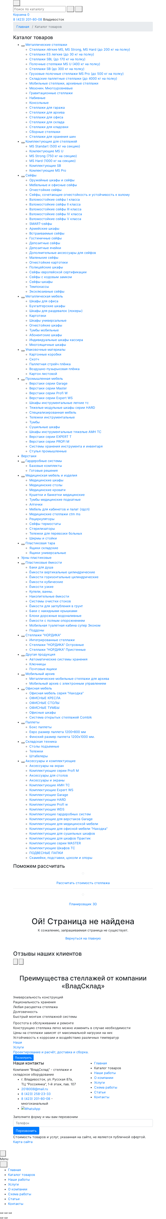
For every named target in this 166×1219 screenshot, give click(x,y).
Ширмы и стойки (43, 538)
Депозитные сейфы (44, 243)
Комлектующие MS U (46, 151)
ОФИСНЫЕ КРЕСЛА (45, 698)
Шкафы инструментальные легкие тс (59, 403)
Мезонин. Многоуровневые (51, 88)
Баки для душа (41, 567)
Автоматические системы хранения (58, 659)
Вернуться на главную (83, 938)
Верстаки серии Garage (48, 383)
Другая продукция (40, 654)
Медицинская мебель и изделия (51, 475)
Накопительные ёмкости (49, 596)
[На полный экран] (5, 1213)
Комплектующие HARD (47, 800)
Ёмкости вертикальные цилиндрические (62, 572)
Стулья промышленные (48, 451)
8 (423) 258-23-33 (36, 1094)
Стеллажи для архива (47, 112)
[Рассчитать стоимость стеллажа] (83, 873)
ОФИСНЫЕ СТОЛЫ (44, 703)
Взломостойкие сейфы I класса (54, 199)
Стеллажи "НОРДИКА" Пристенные (57, 650)
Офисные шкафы (42, 712)
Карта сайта (23, 1142)
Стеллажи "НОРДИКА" (43, 635)
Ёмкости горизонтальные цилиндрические (63, 577)
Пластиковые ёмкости (44, 562)
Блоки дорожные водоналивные (55, 616)
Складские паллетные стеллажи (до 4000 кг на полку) (73, 78)
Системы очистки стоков (50, 601)
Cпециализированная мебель (52, 412)
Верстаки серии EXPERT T (50, 437)
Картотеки (37, 316)
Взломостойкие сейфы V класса (55, 219)
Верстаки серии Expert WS (51, 398)
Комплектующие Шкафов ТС (52, 848)
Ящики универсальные (47, 553)
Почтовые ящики (43, 669)
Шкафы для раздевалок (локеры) (56, 311)
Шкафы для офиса (43, 301)
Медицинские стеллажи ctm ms (54, 514)
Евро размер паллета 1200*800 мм (57, 732)
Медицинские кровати (47, 490)
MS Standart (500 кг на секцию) (54, 146)
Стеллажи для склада (46, 122)
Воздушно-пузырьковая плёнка (54, 369)
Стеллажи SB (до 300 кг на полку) (56, 69)
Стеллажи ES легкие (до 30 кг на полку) (61, 54)
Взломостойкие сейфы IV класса (55, 214)
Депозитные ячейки (45, 248)
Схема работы (105, 1087)
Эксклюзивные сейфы (46, 291)
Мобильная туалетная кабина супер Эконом (64, 625)
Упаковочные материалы (45, 349)
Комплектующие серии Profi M (54, 771)
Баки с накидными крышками (53, 611)
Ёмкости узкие (41, 587)
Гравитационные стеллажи (51, 93)
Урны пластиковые (36, 558)
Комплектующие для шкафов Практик (60, 838)
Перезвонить (26, 1131)
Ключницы (37, 664)
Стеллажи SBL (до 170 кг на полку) (57, 59)
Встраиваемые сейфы (46, 233)
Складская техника (41, 741)
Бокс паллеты (40, 727)
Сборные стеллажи (44, 132)
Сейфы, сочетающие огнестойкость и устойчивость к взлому (79, 195)
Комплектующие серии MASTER (55, 843)
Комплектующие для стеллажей (51, 141)
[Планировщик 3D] (83, 894)
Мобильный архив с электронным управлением (67, 683)
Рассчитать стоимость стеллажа (83, 883)
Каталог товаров (21, 1175)
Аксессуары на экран (46, 766)
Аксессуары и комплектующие (51, 761)
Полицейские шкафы (46, 267)
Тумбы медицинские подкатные (55, 499)
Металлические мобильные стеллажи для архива (69, 679)
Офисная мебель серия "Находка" (56, 693)
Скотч (34, 359)
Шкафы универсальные (47, 320)
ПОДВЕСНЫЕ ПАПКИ (46, 853)
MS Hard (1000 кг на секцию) (52, 161)
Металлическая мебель (44, 296)
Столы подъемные (44, 746)
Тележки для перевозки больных (55, 533)
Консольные (39, 103)
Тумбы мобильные (44, 330)
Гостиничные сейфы (45, 238)
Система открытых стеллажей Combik (60, 717)
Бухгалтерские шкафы (47, 306)
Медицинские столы (45, 485)
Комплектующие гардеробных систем (60, 814)
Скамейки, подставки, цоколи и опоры (60, 858)
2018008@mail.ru (34, 1089)
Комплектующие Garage (48, 795)
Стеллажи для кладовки (48, 127)
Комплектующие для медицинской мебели (63, 824)
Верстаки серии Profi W (48, 393)
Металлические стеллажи (46, 45)
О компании (103, 1078)
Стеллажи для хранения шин (52, 137)
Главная (22, 27)
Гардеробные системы (44, 461)
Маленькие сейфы (43, 257)
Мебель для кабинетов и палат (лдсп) (59, 509)
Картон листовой (43, 374)
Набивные (37, 98)
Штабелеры (38, 756)
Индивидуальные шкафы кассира (56, 340)
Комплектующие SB (45, 166)
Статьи (100, 1092)
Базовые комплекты (45, 466)
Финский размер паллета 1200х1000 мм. (62, 737)
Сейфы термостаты (45, 524)
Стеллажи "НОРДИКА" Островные (56, 645)
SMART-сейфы (40, 224)
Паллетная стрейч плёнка (50, 364)
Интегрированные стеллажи (52, 640)
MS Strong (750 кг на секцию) (53, 156)
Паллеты (32, 722)
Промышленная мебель (44, 378)
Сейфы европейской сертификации (58, 272)
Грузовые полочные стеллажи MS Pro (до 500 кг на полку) (76, 74)
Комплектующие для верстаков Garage (61, 819)
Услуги (99, 1082)
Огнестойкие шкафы (45, 325)
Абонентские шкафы (45, 335)
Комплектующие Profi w (48, 804)
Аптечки (36, 504)
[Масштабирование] (10, 1213)
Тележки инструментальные (52, 417)
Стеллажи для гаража (47, 107)
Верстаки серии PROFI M (49, 441)
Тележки (36, 751)
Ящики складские (43, 548)
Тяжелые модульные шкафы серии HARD (62, 408)
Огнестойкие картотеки (48, 262)
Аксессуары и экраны (47, 780)
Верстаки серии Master (48, 388)
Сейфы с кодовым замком (50, 277)
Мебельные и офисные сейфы (53, 185)
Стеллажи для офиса (46, 117)
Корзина (21, 15)
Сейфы (31, 175)
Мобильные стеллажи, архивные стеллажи (63, 83)
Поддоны (36, 630)
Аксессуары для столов (48, 775)
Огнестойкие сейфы (45, 190)
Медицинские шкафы (46, 480)
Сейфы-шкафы (41, 282)
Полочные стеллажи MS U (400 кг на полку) (64, 64)
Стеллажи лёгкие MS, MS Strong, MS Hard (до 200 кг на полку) (79, 49)
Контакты (101, 1097)
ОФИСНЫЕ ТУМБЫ (44, 708)
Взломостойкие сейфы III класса (55, 209)
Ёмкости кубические (46, 582)
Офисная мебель (39, 688)
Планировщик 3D (83, 904)
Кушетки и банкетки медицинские (57, 495)
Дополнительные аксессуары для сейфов (62, 253)
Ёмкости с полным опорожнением (57, 620)
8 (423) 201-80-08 (27, 19)
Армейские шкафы (44, 228)
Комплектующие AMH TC (49, 785)
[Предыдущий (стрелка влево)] (1, 1217)
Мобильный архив (40, 674)
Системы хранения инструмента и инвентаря (66, 446)
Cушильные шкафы (44, 427)
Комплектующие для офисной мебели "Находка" (68, 829)
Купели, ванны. (41, 591)
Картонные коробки (45, 354)
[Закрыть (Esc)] (1, 1213)
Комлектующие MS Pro (47, 170)
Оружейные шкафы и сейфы (51, 180)
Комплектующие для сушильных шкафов (62, 833)
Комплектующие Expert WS (51, 790)
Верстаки (28, 456)
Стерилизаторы (42, 529)
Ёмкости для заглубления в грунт (56, 606)
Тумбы (34, 422)
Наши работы (105, 1073)
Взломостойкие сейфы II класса (55, 204)
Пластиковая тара (40, 543)
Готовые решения (43, 470)
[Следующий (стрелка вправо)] (5, 1217)
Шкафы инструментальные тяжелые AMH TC (65, 432)
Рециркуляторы (41, 519)
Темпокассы (39, 287)
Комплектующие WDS (46, 809)
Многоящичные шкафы (47, 345)
